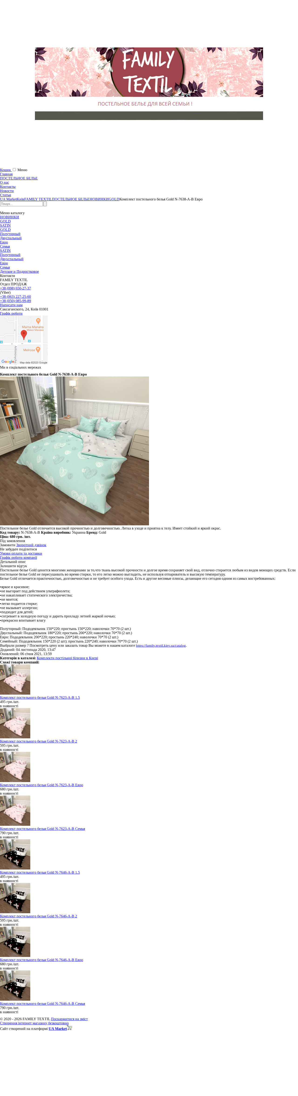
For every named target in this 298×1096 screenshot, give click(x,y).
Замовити (7, 545)
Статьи (5, 195)
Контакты (8, 187)
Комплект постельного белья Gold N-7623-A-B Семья (42, 829)
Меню (22, 170)
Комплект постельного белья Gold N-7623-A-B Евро (41, 785)
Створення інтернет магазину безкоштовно (34, 1023)
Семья (5, 246)
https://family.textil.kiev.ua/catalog (161, 645)
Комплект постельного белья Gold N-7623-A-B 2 (38, 741)
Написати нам (11, 305)
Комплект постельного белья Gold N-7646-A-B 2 (38, 916)
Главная (6, 174)
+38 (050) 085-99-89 (15, 301)
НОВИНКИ (9, 217)
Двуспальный (11, 238)
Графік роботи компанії (18, 558)
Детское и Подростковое (19, 271)
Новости (7, 191)
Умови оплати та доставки (21, 553)
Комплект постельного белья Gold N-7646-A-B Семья (42, 1004)
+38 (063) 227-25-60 (15, 297)
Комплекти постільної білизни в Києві (67, 658)
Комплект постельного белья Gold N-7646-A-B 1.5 (40, 872)
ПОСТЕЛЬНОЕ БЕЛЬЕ (19, 178)
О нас (4, 182)
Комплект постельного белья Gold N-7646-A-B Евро (41, 960)
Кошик (6, 170)
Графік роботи (11, 313)
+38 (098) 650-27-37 (15, 288)
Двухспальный (12, 259)
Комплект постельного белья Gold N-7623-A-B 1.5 (40, 698)
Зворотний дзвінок (31, 545)
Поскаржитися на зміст (69, 1019)
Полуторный (10, 234)
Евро (4, 242)
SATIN (5, 225)
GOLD (5, 221)
